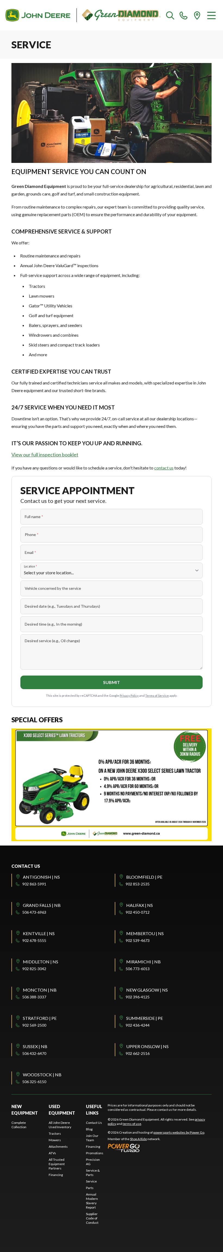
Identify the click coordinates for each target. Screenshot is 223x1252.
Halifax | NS (139, 905)
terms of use (132, 1124)
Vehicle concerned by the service (53, 588)
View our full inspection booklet (44, 455)
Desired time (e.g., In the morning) (53, 624)
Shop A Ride (138, 1139)
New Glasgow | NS (147, 989)
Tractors (55, 1133)
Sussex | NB (35, 1046)
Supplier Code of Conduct (92, 1218)
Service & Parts (93, 1172)
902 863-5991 (34, 884)
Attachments (58, 1146)
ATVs (52, 1153)
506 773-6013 (138, 968)
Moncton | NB (40, 989)
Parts (90, 1188)
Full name (34, 516)
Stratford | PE (40, 1018)
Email (30, 552)
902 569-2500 (34, 1025)
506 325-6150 (34, 1081)
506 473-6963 (34, 912)
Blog (89, 1129)
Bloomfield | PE (144, 876)
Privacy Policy (129, 695)
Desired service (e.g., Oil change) (52, 640)
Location (30, 566)
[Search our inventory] (170, 15)
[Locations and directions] (197, 15)
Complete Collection (18, 1125)
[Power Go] (156, 1147)
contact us (164, 467)
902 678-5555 (34, 940)
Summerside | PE (144, 1018)
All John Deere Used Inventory (60, 1125)
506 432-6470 (34, 1053)
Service (91, 1181)
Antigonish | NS (41, 876)
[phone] (183, 15)
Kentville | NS (39, 933)
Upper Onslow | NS (147, 1046)
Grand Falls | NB (42, 905)
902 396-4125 (138, 997)
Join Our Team (92, 1138)
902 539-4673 (138, 940)
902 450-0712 (138, 912)
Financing (56, 1175)
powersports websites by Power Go (178, 1132)
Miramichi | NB (143, 961)
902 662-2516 (138, 1053)
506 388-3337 (34, 997)
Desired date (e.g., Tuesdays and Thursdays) (62, 606)
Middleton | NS (40, 961)
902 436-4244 (138, 1025)
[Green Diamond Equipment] (83, 15)
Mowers (55, 1140)
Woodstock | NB (42, 1074)
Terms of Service (157, 695)
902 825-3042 (34, 968)
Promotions (94, 1153)
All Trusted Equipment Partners (57, 1164)
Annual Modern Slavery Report (92, 1200)
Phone (32, 534)
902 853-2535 (138, 884)
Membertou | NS (145, 933)
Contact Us (94, 1123)
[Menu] (211, 15)
